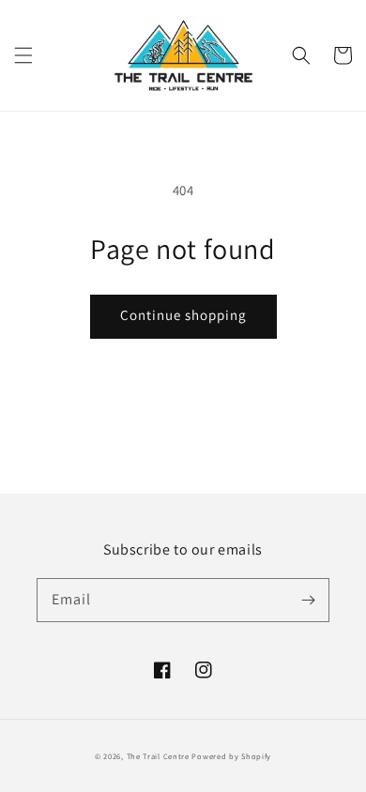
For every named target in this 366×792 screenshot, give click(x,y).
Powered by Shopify (231, 756)
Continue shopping (183, 315)
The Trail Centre (158, 756)
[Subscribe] (307, 599)
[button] (23, 55)
